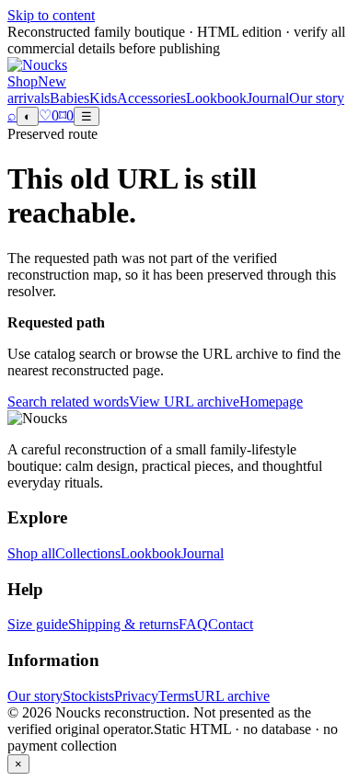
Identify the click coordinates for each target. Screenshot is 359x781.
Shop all (31, 553)
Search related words (68, 401)
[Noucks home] (37, 65)
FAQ (193, 624)
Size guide (37, 624)
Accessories (151, 98)
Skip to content (51, 15)
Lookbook (216, 98)
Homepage (271, 401)
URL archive (232, 696)
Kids (103, 98)
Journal (268, 98)
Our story (316, 98)
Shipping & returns (123, 624)
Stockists (88, 696)
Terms (176, 696)
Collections (88, 553)
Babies (69, 98)
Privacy (136, 696)
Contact (230, 624)
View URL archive (184, 401)
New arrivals (36, 90)
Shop (22, 81)
